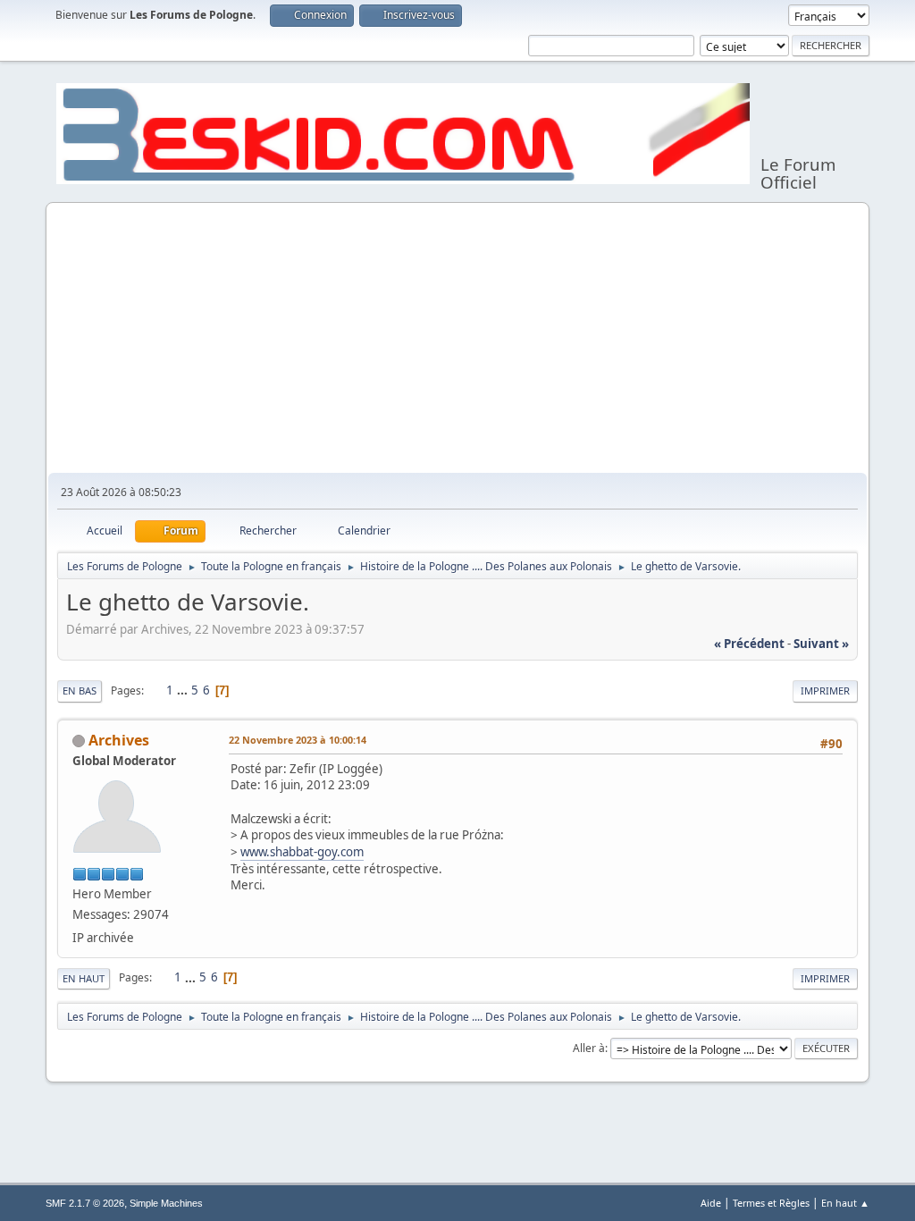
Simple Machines (166, 1203)
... (183, 690)
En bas (80, 690)
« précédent (749, 644)
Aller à (589, 1048)
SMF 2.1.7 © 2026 (85, 1203)
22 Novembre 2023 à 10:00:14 (297, 739)
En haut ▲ (845, 1202)
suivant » (821, 644)
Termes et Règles (771, 1202)
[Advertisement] (457, 339)
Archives (118, 740)
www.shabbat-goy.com (302, 852)
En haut (84, 978)
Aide (711, 1202)
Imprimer (825, 690)
